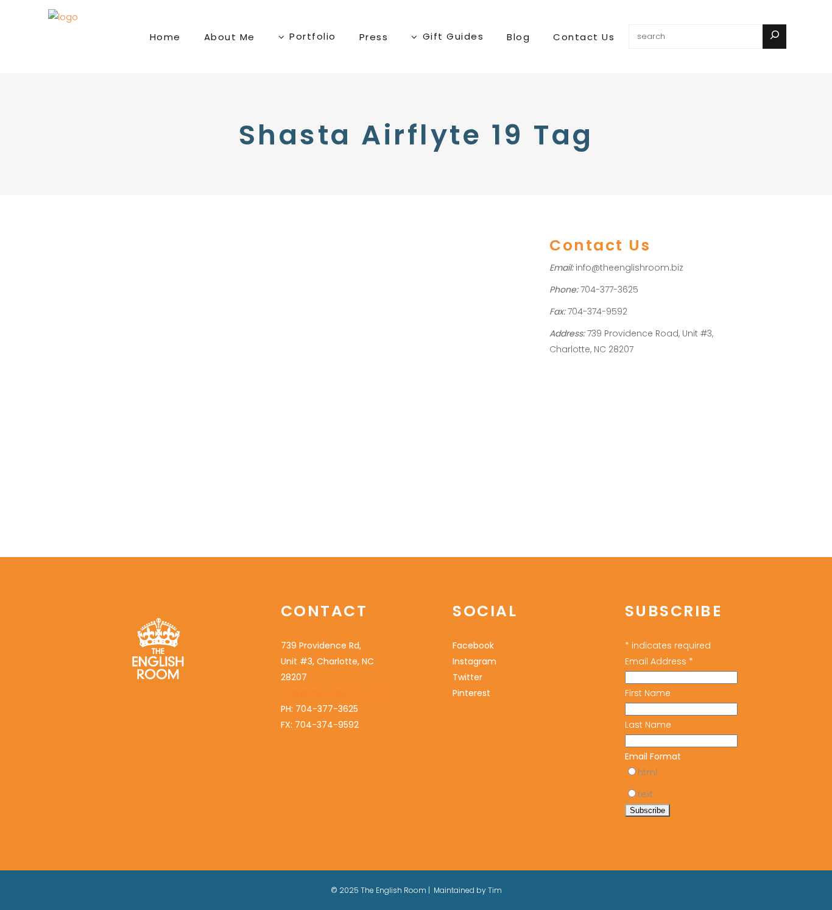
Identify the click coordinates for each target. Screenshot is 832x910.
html (647, 772)
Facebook (473, 645)
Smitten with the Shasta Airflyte (130, 268)
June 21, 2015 (104, 227)
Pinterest (471, 693)
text (645, 794)
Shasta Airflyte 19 (154, 356)
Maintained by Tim (468, 890)
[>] (774, 36)
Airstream (100, 324)
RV (140, 340)
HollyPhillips (152, 309)
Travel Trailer (107, 388)
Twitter (467, 677)
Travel (93, 309)
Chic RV (138, 324)
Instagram (474, 661)
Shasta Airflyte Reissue (126, 372)
